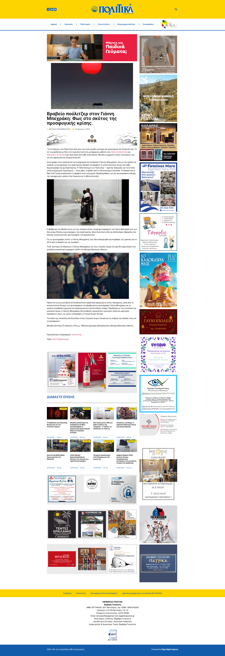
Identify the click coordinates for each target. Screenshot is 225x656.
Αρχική (54, 24)
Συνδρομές (67, 593)
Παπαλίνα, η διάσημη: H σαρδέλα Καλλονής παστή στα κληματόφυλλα (126, 425)
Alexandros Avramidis (56, 155)
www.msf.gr (77, 335)
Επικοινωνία (81, 593)
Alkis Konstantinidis (119, 152)
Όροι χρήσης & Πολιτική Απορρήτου (104, 593)
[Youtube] (55, 9)
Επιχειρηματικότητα (126, 24)
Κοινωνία (69, 24)
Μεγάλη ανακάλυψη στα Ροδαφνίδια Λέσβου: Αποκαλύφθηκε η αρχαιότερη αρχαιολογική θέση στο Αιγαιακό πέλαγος (80, 427)
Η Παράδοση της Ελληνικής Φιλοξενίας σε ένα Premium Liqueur (57, 425)
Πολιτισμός (85, 24)
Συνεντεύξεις (104, 24)
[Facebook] (51, 9)
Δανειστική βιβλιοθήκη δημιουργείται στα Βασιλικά (56, 457)
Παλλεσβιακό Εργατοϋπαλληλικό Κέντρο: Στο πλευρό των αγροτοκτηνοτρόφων (79, 458)
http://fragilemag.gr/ (60, 339)
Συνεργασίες (148, 24)
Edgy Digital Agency (169, 649)
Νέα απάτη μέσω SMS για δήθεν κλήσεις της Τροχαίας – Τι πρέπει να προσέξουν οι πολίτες (102, 425)
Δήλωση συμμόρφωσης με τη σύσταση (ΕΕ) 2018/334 (142, 593)
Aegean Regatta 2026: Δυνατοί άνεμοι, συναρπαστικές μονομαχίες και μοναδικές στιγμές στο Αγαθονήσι (126, 459)
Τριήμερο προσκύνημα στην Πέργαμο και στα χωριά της (101, 457)
